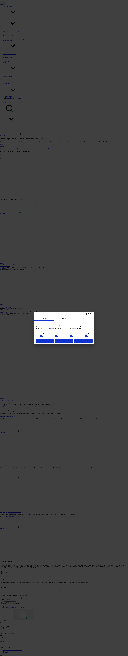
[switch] (56, 336)
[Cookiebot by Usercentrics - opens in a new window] (87, 314)
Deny (45, 341)
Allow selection (64, 341)
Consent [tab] (44, 318)
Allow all (83, 341)
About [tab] (84, 318)
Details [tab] (64, 318)
